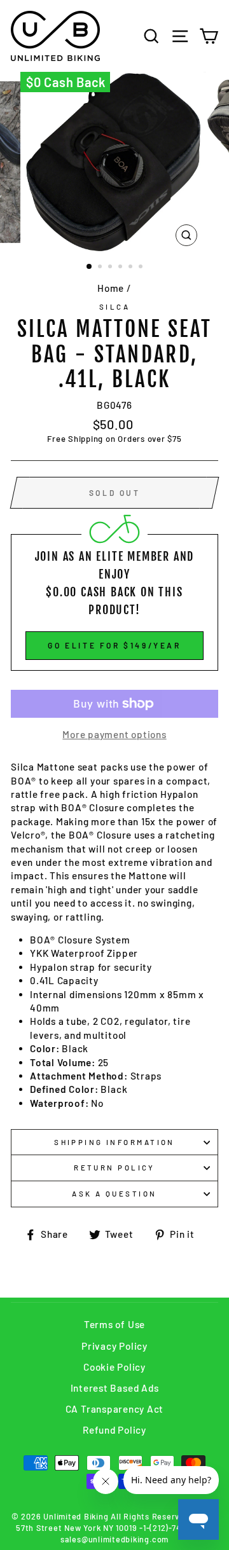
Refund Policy (114, 1430)
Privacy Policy (114, 1346)
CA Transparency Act (115, 1409)
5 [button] (131, 267)
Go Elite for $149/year (114, 645)
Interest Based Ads (115, 1388)
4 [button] (121, 267)
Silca (114, 307)
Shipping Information (114, 1142)
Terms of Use (114, 1324)
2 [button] (101, 267)
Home (110, 288)
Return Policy (114, 1167)
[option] (114, 162)
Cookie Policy (114, 1367)
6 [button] (142, 267)
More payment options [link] (114, 734)
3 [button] (111, 267)
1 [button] (90, 267)
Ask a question (114, 1194)
